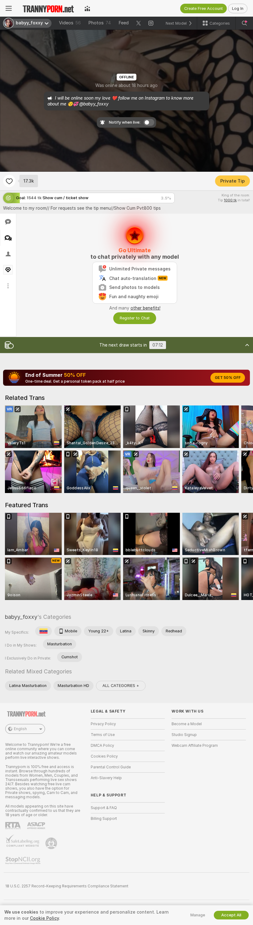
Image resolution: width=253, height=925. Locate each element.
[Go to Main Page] (48, 8)
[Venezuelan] (43, 631)
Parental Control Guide (111, 767)
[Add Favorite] (9, 181)
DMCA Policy (102, 745)
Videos (70, 23)
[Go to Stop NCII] (23, 860)
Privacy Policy (103, 724)
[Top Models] (87, 8)
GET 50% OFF (228, 378)
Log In (237, 8)
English (20, 729)
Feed (123, 23)
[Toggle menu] (8, 8)
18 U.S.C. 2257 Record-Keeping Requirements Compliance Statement (66, 886)
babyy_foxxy (21, 617)
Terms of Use (103, 735)
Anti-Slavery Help (106, 778)
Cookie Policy (44, 918)
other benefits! (145, 308)
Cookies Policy (104, 756)
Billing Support (104, 818)
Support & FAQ (104, 808)
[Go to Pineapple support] (51, 843)
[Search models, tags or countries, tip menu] (244, 23)
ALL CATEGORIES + (120, 685)
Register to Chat (135, 318)
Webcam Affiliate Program (195, 745)
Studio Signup (184, 735)
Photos (99, 23)
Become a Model (187, 724)
